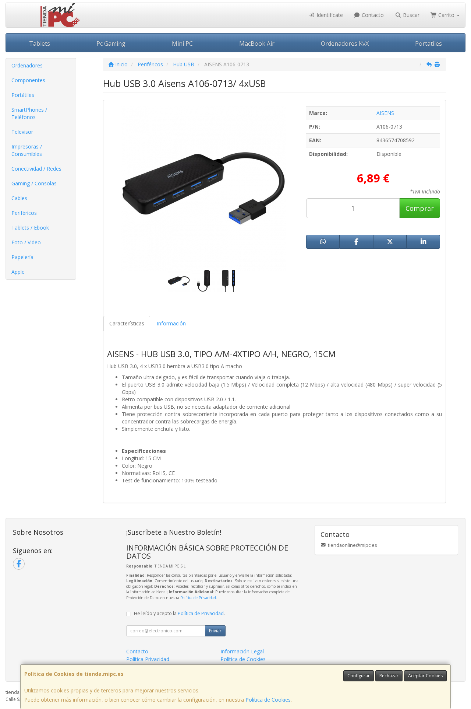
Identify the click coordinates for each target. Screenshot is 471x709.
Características (126, 323)
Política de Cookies (268, 699)
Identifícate (329, 14)
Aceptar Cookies (425, 676)
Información (171, 323)
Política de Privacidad (198, 597)
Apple (18, 271)
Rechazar (389, 676)
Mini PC (182, 43)
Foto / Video (26, 242)
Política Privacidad (147, 659)
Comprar (420, 208)
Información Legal (242, 651)
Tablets (39, 43)
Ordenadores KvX (345, 43)
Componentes (28, 80)
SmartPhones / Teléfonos (29, 113)
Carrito (446, 14)
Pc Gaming (110, 43)
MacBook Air (257, 43)
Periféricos (24, 212)
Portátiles (22, 94)
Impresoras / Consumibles (26, 150)
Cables (19, 198)
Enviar (215, 631)
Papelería (22, 257)
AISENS (385, 112)
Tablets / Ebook (30, 227)
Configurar (358, 676)
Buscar (410, 14)
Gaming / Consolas (34, 183)
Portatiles (428, 43)
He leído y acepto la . (179, 613)
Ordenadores (27, 65)
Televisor (22, 131)
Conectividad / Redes (36, 168)
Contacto (372, 14)
